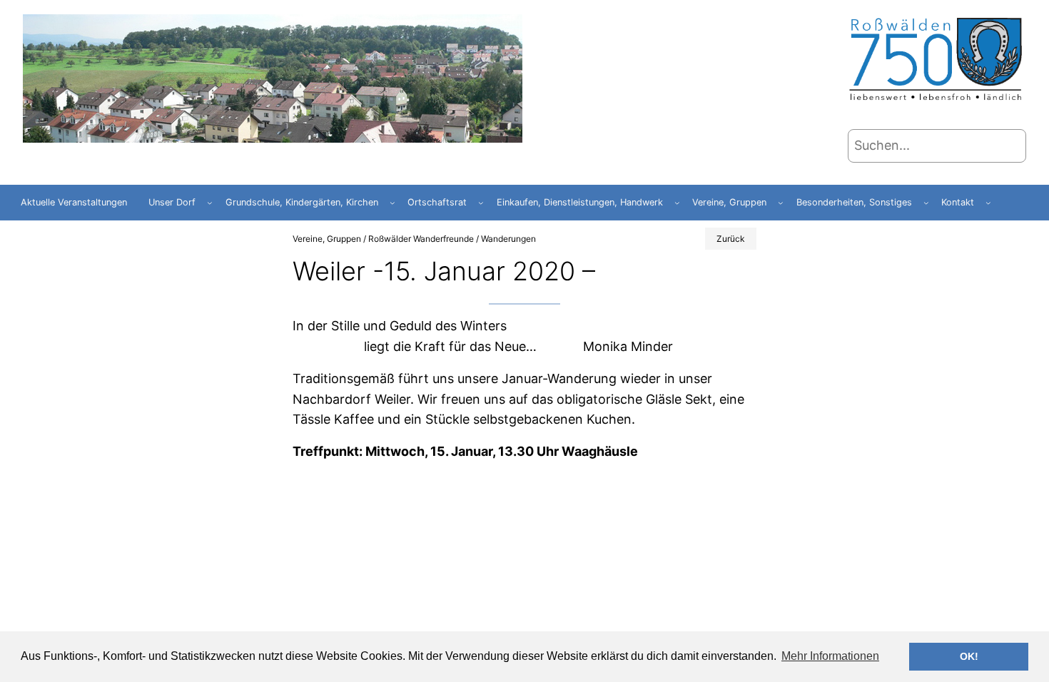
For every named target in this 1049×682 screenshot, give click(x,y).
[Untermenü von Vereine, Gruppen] (781, 202)
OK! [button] (969, 656)
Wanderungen (508, 238)
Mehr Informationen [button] (830, 656)
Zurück (730, 238)
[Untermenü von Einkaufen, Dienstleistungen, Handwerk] (677, 202)
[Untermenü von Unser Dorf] (210, 202)
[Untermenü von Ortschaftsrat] (481, 202)
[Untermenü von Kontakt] (988, 202)
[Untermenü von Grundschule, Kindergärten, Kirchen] (392, 202)
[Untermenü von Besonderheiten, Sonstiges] (926, 202)
